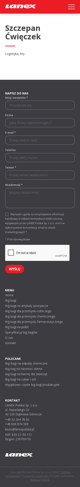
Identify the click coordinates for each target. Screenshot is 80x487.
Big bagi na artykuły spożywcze (26, 306)
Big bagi (10, 300)
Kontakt (10, 343)
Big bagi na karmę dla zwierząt (26, 374)
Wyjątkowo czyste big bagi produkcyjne (32, 385)
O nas (9, 338)
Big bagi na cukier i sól (20, 379)
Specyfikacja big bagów (21, 332)
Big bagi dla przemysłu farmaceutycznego (34, 322)
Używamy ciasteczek (35, 476)
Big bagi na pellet (17, 327)
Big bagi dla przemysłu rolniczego (28, 311)
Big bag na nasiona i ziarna (23, 369)
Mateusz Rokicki (40, 480)
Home (9, 295)
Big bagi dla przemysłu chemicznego (30, 316)
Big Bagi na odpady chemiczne (26, 363)
